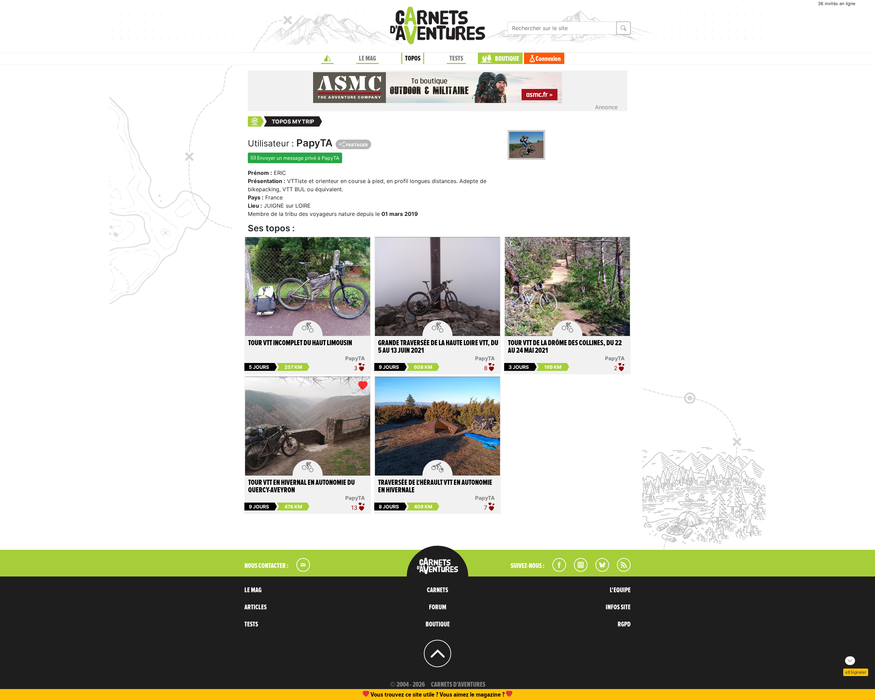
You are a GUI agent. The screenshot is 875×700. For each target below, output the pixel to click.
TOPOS (412, 58)
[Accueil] (327, 58)
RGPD (624, 624)
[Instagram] (578, 569)
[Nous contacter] (300, 569)
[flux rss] (620, 569)
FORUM (437, 607)
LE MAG (367, 58)
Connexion (548, 58)
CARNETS (437, 590)
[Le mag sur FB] (556, 569)
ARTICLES (255, 607)
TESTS (456, 58)
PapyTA (355, 358)
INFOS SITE (618, 607)
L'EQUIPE (620, 590)
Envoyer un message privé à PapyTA (297, 158)
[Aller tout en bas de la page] (850, 660)
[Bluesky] (599, 569)
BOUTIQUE (507, 58)
